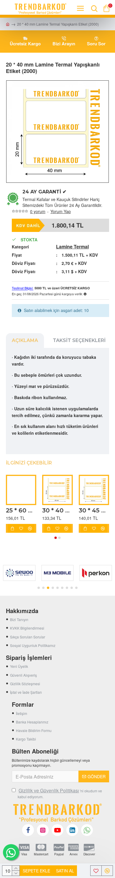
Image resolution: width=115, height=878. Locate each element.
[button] (56, 538)
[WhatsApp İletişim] (11, 852)
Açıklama (25, 340)
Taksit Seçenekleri (79, 340)
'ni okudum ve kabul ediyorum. (60, 793)
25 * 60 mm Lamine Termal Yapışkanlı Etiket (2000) (21, 510)
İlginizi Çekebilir (29, 463)
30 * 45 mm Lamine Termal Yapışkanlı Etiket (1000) (94, 510)
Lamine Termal (72, 246)
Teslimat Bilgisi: (22, 288)
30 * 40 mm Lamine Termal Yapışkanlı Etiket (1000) (57, 510)
